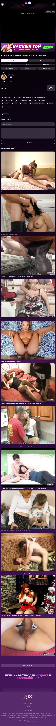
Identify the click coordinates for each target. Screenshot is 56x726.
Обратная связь (28, 703)
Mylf (8, 88)
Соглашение (28, 710)
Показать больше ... (27, 665)
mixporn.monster (31, 721)
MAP (28, 707)
